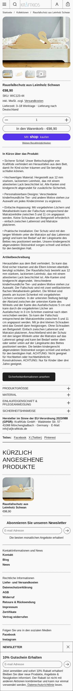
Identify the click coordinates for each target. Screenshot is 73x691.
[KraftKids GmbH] (36, 4)
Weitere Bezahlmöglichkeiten (36, 143)
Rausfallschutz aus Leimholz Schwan (18, 495)
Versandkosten (33, 100)
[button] (15, 4)
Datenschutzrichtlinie (40, 684)
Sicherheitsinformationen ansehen (29, 376)
